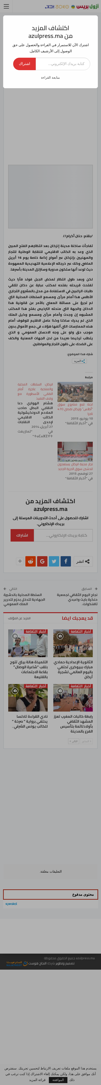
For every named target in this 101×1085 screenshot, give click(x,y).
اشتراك (24, 64)
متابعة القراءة (50, 77)
